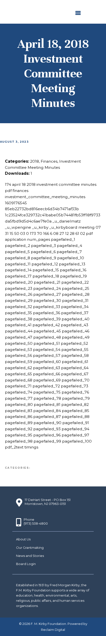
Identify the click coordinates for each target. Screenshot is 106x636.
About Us (23, 539)
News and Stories (30, 556)
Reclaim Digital (53, 630)
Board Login (26, 564)
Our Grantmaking (30, 548)
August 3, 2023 (14, 141)
